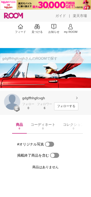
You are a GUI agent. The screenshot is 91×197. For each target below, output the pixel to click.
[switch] (49, 144)
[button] (12, 102)
